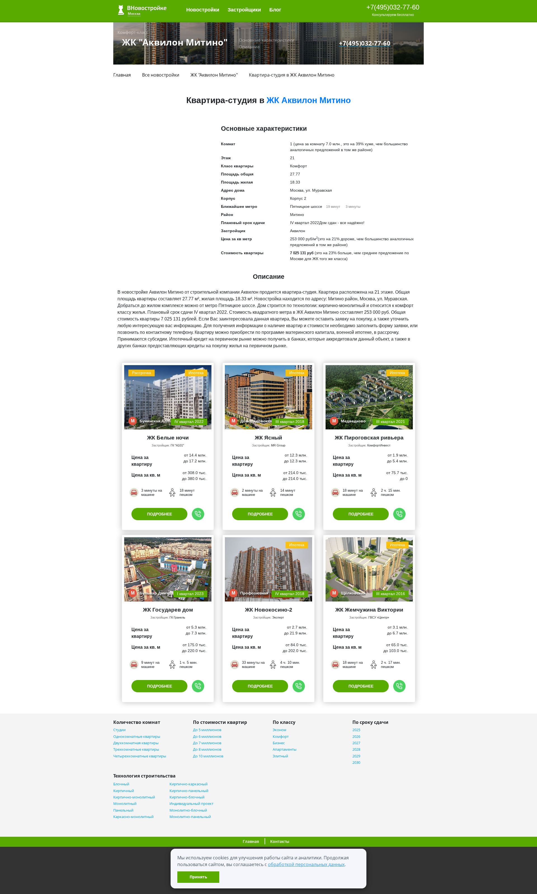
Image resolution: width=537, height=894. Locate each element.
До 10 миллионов (208, 756)
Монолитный (124, 804)
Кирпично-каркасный (188, 784)
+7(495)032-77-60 (392, 7)
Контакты (279, 841)
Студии (119, 730)
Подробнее (159, 514)
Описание (249, 46)
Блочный (121, 784)
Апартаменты (284, 749)
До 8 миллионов (207, 749)
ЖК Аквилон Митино (312, 75)
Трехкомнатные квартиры (136, 749)
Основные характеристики (266, 40)
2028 (356, 749)
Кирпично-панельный (188, 791)
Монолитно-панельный (190, 817)
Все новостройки (160, 75)
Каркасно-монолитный (133, 817)
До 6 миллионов (207, 736)
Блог (276, 10)
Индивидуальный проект (191, 804)
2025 (356, 730)
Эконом (279, 730)
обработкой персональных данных (306, 864)
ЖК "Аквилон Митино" (214, 75)
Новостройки (202, 10)
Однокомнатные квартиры (136, 736)
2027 (356, 743)
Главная (122, 75)
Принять (198, 876)
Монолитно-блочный (188, 810)
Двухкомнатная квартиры (136, 743)
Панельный (123, 810)
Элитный (280, 756)
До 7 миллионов (207, 743)
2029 (356, 756)
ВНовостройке (142, 10)
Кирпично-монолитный (134, 797)
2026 (356, 736)
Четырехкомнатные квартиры (139, 756)
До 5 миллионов (207, 730)
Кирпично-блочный (186, 797)
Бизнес (279, 743)
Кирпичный (123, 791)
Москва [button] (134, 13)
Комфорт (281, 736)
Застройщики (244, 10)
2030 (356, 762)
